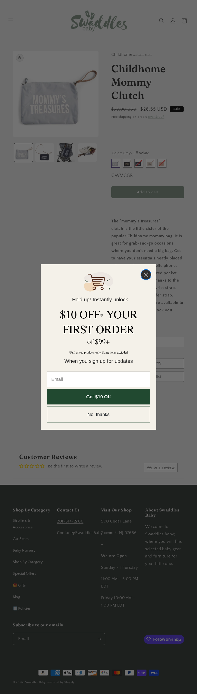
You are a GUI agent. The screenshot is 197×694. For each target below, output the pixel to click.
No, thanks (98, 414)
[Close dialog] (146, 274)
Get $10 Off (98, 396)
